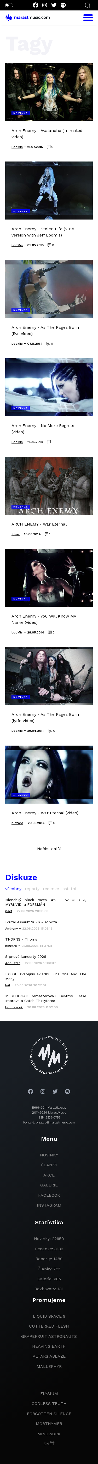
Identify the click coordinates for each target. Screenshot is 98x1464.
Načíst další (49, 848)
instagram (49, 1205)
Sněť (49, 1443)
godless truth (49, 1403)
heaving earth (49, 1346)
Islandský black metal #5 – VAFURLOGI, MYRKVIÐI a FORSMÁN (45, 902)
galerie (49, 1185)
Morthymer (49, 1423)
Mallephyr (49, 1366)
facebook (49, 1195)
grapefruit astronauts (49, 1336)
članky (49, 1164)
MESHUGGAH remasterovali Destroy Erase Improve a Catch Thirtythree (45, 998)
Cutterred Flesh (49, 1326)
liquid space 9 (49, 1316)
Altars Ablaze (49, 1356)
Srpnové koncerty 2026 (25, 956)
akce (49, 1175)
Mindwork (49, 1433)
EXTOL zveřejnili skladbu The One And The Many (45, 976)
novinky (49, 1154)
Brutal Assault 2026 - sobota (31, 922)
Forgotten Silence (49, 1413)
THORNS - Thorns (21, 939)
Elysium (49, 1393)
